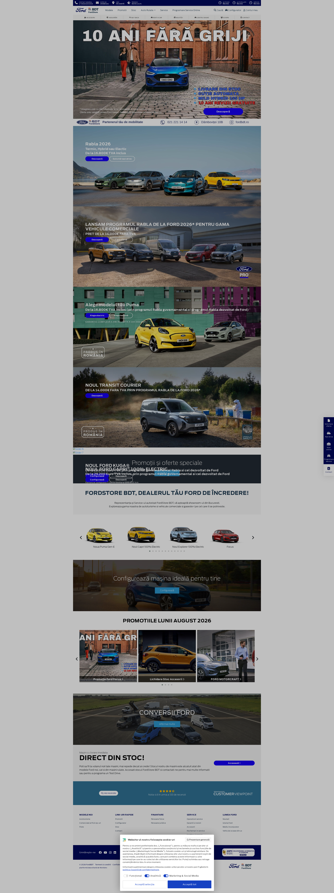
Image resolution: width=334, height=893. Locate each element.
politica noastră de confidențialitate (141, 869)
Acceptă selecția (144, 884)
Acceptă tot (189, 884)
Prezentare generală (199, 839)
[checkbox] (132, 875)
